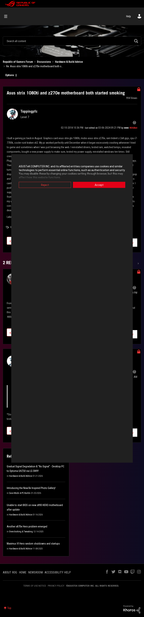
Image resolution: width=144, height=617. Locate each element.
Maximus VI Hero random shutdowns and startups (33, 543)
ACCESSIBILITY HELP (58, 572)
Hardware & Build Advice (69, 61)
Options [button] (9, 75)
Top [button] (9, 607)
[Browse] (7, 16)
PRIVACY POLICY (56, 585)
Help (128, 16)
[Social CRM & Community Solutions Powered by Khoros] (131, 608)
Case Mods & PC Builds (19, 493)
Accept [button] (99, 184)
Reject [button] (45, 184)
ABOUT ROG (10, 572)
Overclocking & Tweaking (21, 531)
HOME (22, 572)
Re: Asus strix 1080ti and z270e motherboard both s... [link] (34, 66)
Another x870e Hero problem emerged (27, 526)
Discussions (44, 61)
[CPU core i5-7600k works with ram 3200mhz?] (138, 263)
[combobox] (72, 40)
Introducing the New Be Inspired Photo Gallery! (31, 488)
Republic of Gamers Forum (18, 61)
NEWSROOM (35, 572)
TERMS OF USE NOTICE (34, 585)
